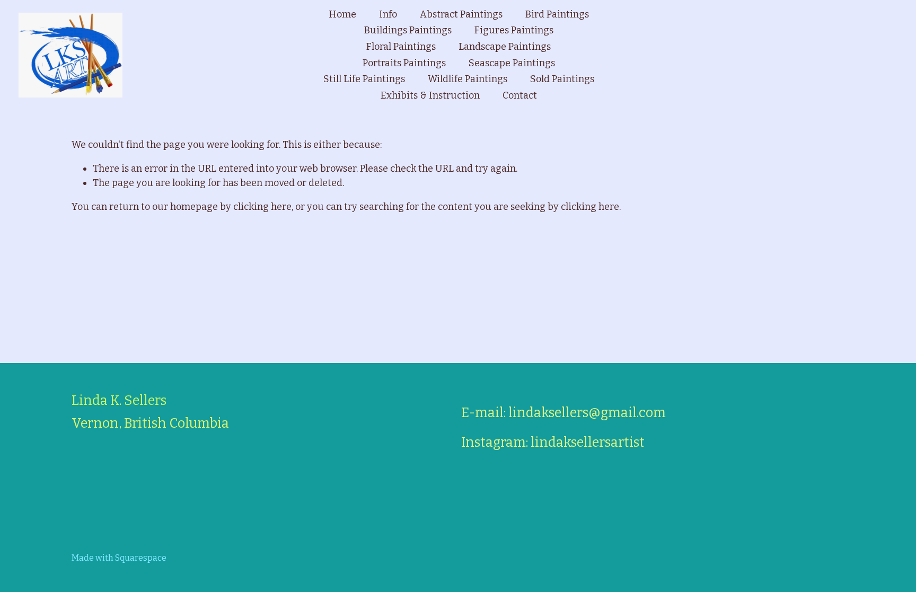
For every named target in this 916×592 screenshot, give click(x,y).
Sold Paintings (562, 79)
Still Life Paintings (364, 79)
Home (342, 14)
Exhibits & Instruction (430, 95)
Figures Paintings (513, 30)
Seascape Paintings (512, 63)
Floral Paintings (401, 46)
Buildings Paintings (408, 30)
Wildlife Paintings (467, 79)
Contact (520, 95)
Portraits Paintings (404, 63)
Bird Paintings (557, 14)
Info (388, 14)
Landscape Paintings (505, 46)
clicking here (262, 207)
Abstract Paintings (461, 14)
